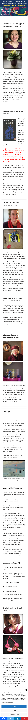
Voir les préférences (14, 714)
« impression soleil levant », (12, 455)
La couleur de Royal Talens (12, 563)
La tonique (7, 411)
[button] (26, 690)
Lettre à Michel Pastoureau (12, 488)
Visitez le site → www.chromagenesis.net (14, 5)
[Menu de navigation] (25, 11)
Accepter (14, 706)
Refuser (14, 710)
